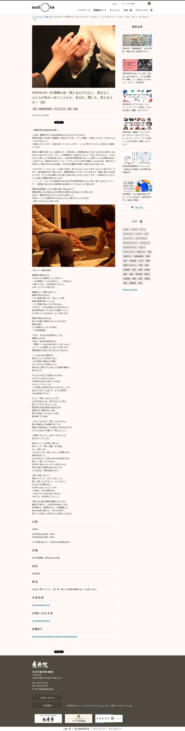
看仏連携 (139, 274)
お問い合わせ (47, 697)
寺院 (140, 265)
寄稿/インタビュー (130, 265)
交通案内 (47, 705)
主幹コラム (141, 252)
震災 (140, 283)
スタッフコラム (141, 238)
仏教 (149, 252)
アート (142, 229)
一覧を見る (138, 207)
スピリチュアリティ (130, 243)
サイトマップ (99, 729)
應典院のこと (100, 9)
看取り (147, 274)
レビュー (142, 247)
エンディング (128, 234)
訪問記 (147, 279)
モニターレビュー (130, 247)
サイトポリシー (115, 729)
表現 (69, 109)
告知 (34, 109)
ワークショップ (59, 109)
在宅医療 (133, 261)
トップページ (83, 9)
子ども (141, 261)
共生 (125, 261)
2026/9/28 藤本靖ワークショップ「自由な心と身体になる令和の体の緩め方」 (136, 169)
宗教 (147, 261)
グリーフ (139, 234)
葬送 (134, 279)
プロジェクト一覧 (144, 9)
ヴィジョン (115, 9)
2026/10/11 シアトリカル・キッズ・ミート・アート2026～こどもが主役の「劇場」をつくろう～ (136, 107)
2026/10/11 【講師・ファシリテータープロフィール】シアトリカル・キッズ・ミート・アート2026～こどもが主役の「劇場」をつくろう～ (136, 138)
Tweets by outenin (129, 289)
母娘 (125, 274)
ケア (146, 234)
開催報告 (133, 283)
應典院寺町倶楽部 (45, 109)
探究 (134, 270)
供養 (147, 256)
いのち (126, 229)
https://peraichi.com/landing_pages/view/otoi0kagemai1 (54, 636)
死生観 (147, 270)
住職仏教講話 (138, 256)
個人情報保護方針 (82, 729)
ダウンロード (144, 243)
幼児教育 (127, 270)
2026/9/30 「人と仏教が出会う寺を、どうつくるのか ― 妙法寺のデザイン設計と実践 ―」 (137, 197)
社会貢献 (127, 279)
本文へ (115, 4)
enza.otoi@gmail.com (41, 605)
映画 (140, 270)
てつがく (134, 229)
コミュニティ (128, 238)
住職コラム (127, 256)
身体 (75, 109)
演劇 (131, 274)
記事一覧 (128, 9)
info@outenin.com (45, 689)
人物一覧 (67, 729)
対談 (146, 265)
